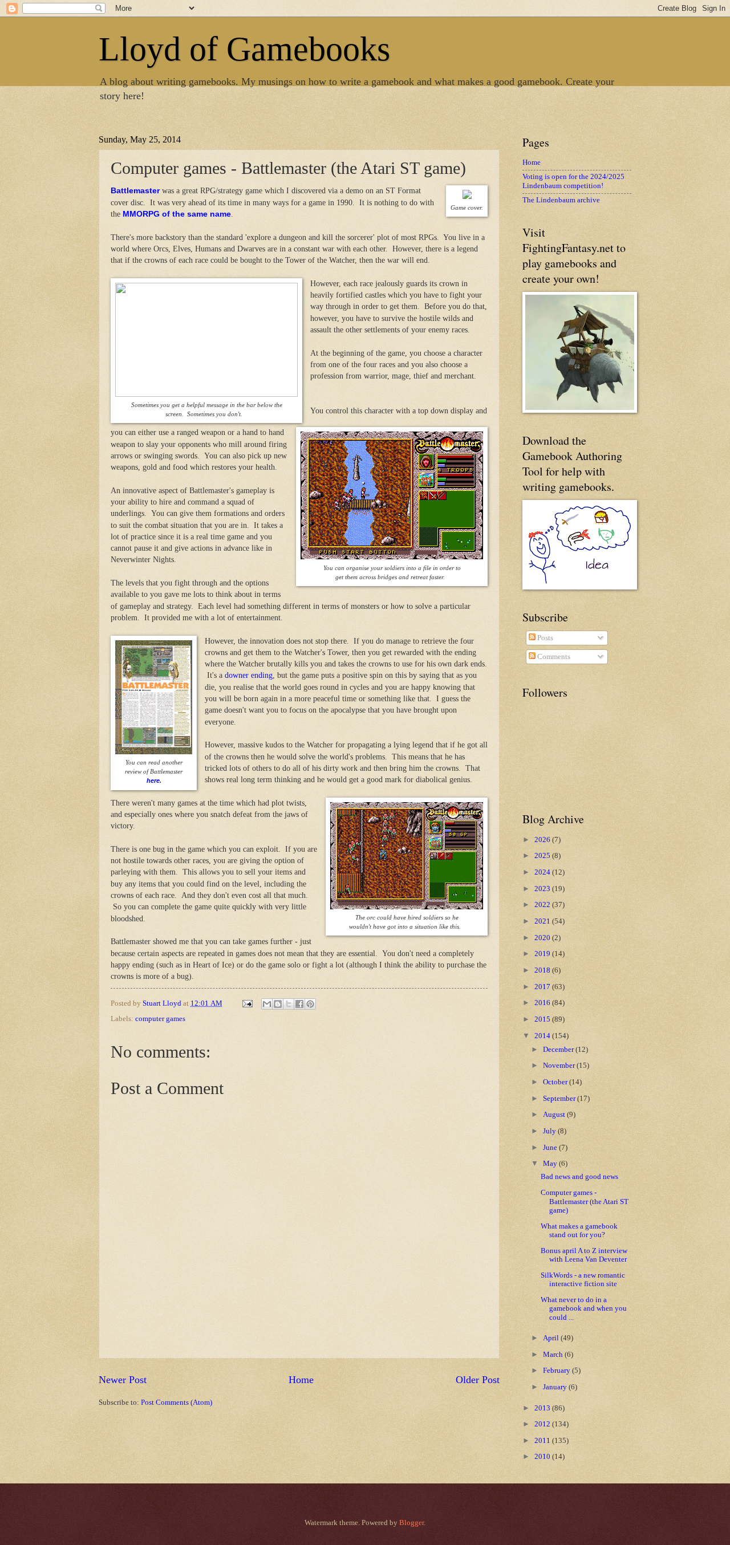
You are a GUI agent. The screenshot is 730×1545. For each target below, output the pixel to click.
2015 (543, 1019)
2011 (543, 1441)
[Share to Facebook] (299, 1004)
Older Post (478, 1379)
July (550, 1131)
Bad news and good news (579, 1177)
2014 (543, 1036)
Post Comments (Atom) (176, 1402)
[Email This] (267, 1004)
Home (301, 1379)
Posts (544, 638)
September (560, 1099)
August (555, 1115)
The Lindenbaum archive (561, 200)
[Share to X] (288, 1004)
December (559, 1050)
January (556, 1387)
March (554, 1355)
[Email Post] (246, 1003)
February (557, 1371)
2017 (543, 987)
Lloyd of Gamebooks (244, 49)
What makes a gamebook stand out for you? (579, 1230)
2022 (543, 905)
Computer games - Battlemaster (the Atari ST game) (584, 1201)
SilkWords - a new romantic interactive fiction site (583, 1279)
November (560, 1066)
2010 (543, 1457)
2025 (543, 856)
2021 (543, 921)
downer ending (249, 675)
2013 (543, 1408)
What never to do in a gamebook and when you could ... (584, 1309)
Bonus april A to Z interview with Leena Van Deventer (584, 1255)
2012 (543, 1424)
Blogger (411, 1523)
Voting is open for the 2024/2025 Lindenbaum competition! (573, 181)
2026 (543, 840)
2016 (543, 1003)
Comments (553, 657)
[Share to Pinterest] (310, 1004)
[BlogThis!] (277, 1004)
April (552, 1338)
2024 (543, 872)
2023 (543, 889)
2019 (543, 954)
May (551, 1164)
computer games (160, 1019)
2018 (543, 970)
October (556, 1082)
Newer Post (123, 1379)
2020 (543, 938)
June (551, 1148)
